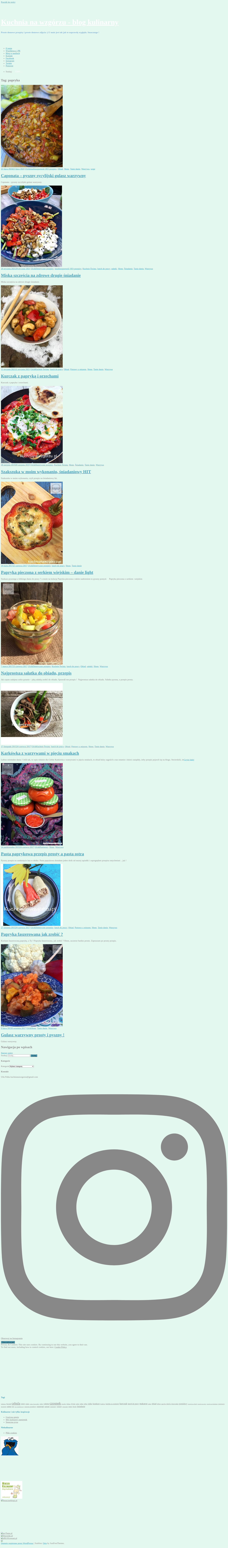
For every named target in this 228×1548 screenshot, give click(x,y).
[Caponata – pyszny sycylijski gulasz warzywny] (32, 166)
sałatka (9, 1407)
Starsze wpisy (7, 1053)
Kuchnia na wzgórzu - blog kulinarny (60, 22)
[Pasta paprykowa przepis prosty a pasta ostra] (32, 845)
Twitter (9, 63)
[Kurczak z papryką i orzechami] (32, 367)
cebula (16, 1403)
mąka (149, 1404)
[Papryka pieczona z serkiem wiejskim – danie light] (32, 563)
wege (93, 169)
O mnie (9, 48)
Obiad (60, 169)
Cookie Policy (61, 1347)
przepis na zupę (201, 1404)
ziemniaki (65, 1406)
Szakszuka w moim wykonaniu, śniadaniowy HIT (46, 471)
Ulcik (27, 169)
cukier (41, 1404)
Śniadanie (128, 268)
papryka (163, 1404)
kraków (102, 1404)
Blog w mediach (13, 53)
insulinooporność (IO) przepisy (43, 169)
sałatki (114, 268)
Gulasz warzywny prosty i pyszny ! (32, 1035)
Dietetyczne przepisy (44, 268)
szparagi (40, 1406)
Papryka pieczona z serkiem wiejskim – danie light (47, 572)
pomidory (183, 1404)
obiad (154, 1404)
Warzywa (85, 169)
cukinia (46, 1404)
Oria (45, 1543)
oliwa (159, 1404)
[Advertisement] (20, 1356)
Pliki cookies (11, 1433)
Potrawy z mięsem (78, 369)
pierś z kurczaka (172, 1404)
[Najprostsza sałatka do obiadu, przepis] (32, 664)
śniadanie (81, 1406)
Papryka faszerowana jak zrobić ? (32, 934)
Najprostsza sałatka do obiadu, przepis (36, 673)
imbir (77, 1404)
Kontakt (9, 56)
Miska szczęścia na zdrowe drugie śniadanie (41, 275)
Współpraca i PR (13, 51)
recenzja (3, 1407)
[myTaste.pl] (6, 1533)
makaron (143, 1404)
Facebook (10, 58)
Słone (66, 169)
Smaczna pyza (12, 1422)
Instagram (10, 61)
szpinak (47, 1407)
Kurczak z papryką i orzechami (30, 376)
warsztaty (53, 1407)
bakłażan (3, 1404)
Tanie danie (75, 169)
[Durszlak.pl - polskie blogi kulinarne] (7, 1536)
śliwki (74, 1407)
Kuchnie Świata (89, 268)
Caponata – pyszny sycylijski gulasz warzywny (43, 175)
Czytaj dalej (189, 760)
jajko (90, 1404)
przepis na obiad (192, 1404)
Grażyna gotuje (12, 1417)
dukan (68, 1404)
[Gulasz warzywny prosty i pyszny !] (32, 1026)
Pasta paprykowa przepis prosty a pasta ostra (42, 853)
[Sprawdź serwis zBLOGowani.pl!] (9, 1538)
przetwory (221, 1404)
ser (13, 1407)
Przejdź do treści (8, 2)
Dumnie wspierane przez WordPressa (17, 1543)
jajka (85, 1404)
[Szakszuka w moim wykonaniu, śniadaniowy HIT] (32, 462)
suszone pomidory (30, 1407)
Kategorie (5, 1066)
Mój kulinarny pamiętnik (16, 1419)
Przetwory (43, 847)
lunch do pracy (103, 268)
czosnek (55, 1403)
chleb (23, 1404)
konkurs (96, 1404)
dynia (73, 1404)
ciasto (27, 1404)
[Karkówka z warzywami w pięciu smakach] (32, 744)
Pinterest (9, 66)
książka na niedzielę (112, 1404)
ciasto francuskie (34, 1404)
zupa (70, 1407)
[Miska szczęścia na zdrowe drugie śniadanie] (31, 266)
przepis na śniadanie (212, 1404)
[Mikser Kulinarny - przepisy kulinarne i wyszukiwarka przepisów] (11, 1498)
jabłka (81, 1404)
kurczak (123, 1403)
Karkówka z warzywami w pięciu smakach (40, 753)
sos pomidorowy (19, 1406)
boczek (8, 1404)
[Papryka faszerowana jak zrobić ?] (32, 925)
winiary (59, 1407)
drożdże (64, 1404)
